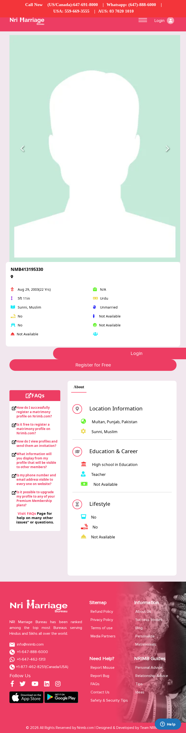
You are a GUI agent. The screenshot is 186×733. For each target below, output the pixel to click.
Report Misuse (103, 667)
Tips (139, 684)
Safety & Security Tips (109, 700)
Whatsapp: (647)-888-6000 (131, 4)
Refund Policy (102, 611)
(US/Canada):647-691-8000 (72, 4)
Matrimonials (145, 644)
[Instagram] (58, 684)
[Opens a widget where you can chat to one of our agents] (168, 725)
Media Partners (103, 636)
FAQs (95, 684)
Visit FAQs (27, 513)
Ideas (139, 692)
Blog (139, 628)
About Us (143, 611)
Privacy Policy (102, 619)
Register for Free (93, 365)
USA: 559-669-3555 (71, 11)
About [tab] (79, 387)
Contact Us (100, 692)
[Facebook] (12, 684)
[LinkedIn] (47, 684)
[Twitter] (22, 684)
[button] (22, 148)
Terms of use (102, 628)
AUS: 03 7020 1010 (116, 11)
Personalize (145, 636)
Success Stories (148, 619)
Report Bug (100, 675)
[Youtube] (35, 684)
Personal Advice (148, 667)
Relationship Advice (151, 675)
